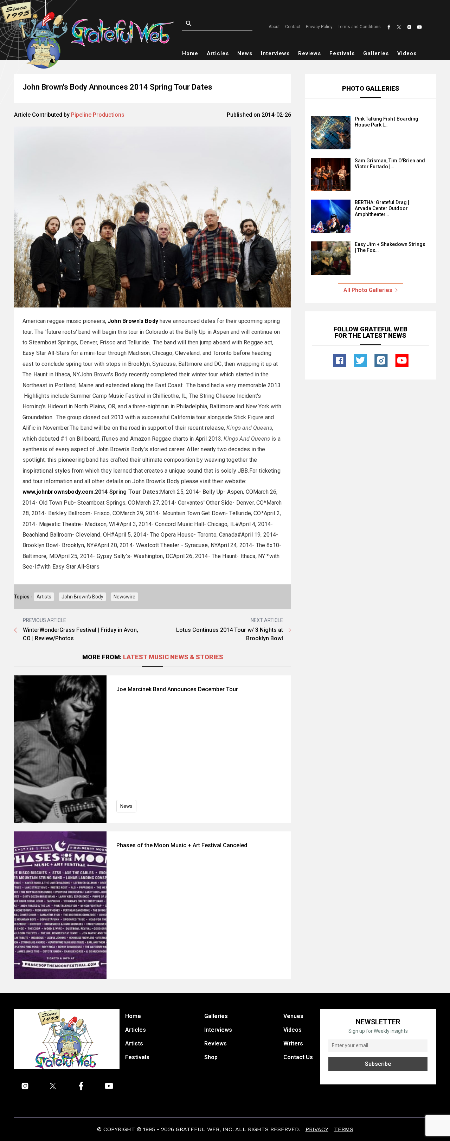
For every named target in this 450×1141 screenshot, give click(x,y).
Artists (44, 596)
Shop (211, 1057)
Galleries (376, 53)
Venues (293, 1016)
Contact (293, 26)
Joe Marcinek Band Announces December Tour (177, 689)
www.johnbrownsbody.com (58, 491)
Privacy (317, 1129)
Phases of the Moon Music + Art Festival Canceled (181, 845)
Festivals (342, 53)
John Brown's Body (133, 321)
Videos (407, 53)
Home (190, 53)
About (274, 26)
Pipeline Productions (97, 114)
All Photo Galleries (367, 290)
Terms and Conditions (359, 26)
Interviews (275, 53)
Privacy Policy (319, 26)
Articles (218, 53)
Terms (343, 1129)
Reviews (309, 53)
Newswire (124, 596)
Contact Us (298, 1057)
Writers (293, 1043)
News (244, 53)
